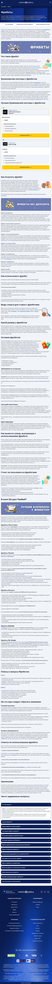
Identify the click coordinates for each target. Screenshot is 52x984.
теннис (36, 311)
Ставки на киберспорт (37, 902)
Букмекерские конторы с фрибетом (25, 24)
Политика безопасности (14, 923)
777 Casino (14, 902)
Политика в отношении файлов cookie (14, 930)
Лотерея (38, 904)
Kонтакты (37, 928)
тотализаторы (8, 258)
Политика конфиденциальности (14, 925)
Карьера (38, 930)
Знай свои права (38, 936)
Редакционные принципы (38, 933)
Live (32, 601)
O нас (37, 925)
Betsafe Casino (6, 117)
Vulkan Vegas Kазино (14, 914)
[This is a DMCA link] (11, 955)
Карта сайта (38, 938)
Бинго (37, 907)
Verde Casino (14, 907)
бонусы (28, 72)
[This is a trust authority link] (26, 955)
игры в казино (33, 189)
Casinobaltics (3, 6)
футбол (14, 311)
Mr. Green (9, 642)
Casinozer (4, 149)
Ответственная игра (37, 923)
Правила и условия (14, 928)
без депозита (37, 82)
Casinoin (14, 912)
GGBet (14, 909)
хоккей (27, 311)
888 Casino (14, 904)
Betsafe (4, 627)
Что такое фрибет (9, 24)
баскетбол (23, 311)
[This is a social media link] (41, 892)
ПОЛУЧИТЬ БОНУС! (25, 135)
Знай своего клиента (38, 941)
